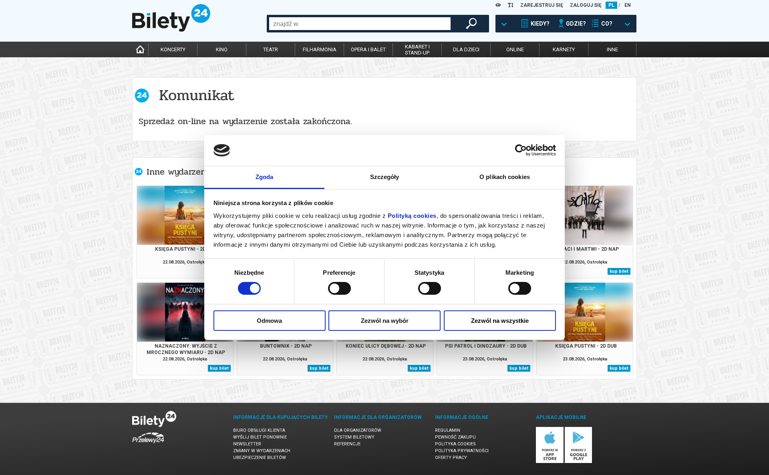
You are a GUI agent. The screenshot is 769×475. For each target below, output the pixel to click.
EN (627, 5)
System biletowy (354, 437)
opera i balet (368, 49)
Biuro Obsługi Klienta (259, 430)
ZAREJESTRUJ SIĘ (541, 5)
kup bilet (619, 271)
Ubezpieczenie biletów (259, 457)
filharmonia (319, 49)
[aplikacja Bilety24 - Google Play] (578, 461)
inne (612, 49)
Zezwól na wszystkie (500, 320)
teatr (270, 49)
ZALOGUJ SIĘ (586, 5)
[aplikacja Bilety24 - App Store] (550, 461)
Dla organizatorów (357, 430)
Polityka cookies (455, 444)
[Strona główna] (171, 29)
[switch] (339, 288)
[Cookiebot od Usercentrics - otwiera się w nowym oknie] (521, 150)
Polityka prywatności (462, 450)
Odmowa (269, 320)
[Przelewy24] (148, 444)
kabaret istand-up (417, 50)
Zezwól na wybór (385, 320)
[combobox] (360, 23)
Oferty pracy (451, 457)
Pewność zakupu (455, 437)
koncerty (173, 49)
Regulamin (447, 430)
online (515, 49)
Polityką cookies (412, 215)
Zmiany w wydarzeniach (261, 450)
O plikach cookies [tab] (504, 176)
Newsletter (247, 444)
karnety (564, 49)
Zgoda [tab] (265, 176)
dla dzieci (466, 49)
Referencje (347, 444)
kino (221, 49)
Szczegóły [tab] (384, 176)
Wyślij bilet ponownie (260, 437)
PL (611, 5)
